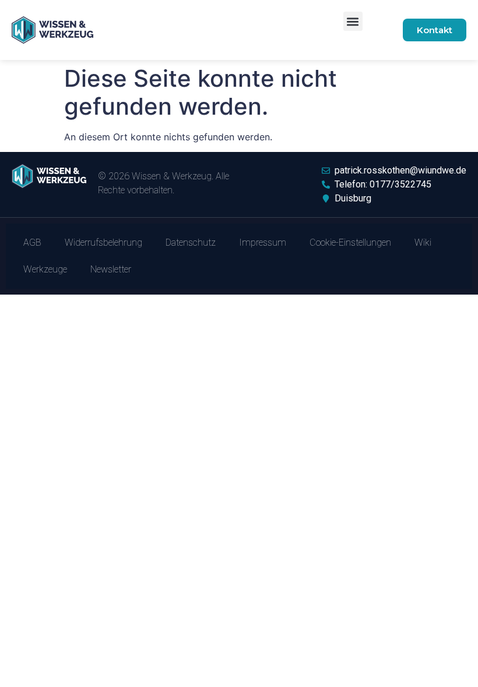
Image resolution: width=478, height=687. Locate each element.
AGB (32, 242)
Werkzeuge (45, 269)
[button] (353, 21)
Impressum (262, 242)
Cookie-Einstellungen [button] (350, 242)
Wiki (422, 242)
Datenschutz (191, 242)
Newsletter (110, 269)
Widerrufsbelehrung (103, 242)
